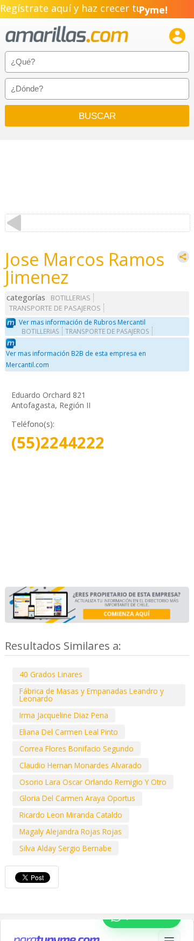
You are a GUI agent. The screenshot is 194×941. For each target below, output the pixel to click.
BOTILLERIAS (71, 298)
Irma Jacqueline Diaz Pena (63, 715)
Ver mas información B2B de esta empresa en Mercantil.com (76, 359)
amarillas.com (67, 34)
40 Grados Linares (50, 674)
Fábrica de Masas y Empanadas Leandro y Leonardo (91, 695)
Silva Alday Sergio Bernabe (65, 848)
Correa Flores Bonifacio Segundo (76, 748)
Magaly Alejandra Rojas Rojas (70, 831)
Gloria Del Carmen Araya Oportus (77, 798)
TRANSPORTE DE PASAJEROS (55, 308)
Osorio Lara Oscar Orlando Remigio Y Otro (93, 782)
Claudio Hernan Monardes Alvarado (80, 765)
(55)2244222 (58, 443)
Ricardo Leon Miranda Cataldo (70, 815)
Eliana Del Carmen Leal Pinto (68, 732)
